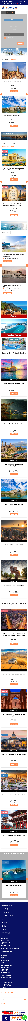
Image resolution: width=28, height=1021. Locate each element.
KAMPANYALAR (7, 905)
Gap (3, 962)
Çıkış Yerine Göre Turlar (7, 965)
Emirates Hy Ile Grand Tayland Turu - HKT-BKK (14, 795)
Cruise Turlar (8, 916)
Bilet (5, 922)
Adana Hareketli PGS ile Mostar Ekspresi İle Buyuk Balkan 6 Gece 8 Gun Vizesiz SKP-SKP (13, 169)
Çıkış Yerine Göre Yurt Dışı (8, 143)
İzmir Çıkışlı (5, 969)
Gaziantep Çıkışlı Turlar (6, 951)
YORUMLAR (6, 984)
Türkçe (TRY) (21, 3)
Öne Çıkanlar (5, 59)
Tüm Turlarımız (6, 940)
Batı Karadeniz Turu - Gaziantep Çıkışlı (14, 424)
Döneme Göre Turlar (6, 975)
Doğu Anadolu (5, 960)
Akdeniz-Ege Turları (7, 943)
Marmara (4, 955)
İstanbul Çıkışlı (5, 967)
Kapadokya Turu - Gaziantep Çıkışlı (14, 544)
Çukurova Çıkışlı (6, 972)
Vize (4, 926)
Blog (4, 929)
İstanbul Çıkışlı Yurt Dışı (8, 146)
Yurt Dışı (7, 912)
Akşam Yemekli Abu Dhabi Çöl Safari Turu (14, 674)
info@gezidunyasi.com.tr (10, 1)
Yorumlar (7, 933)
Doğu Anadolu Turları (7, 947)
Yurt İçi (5, 909)
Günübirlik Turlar (6, 954)
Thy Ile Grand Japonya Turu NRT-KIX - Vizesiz (14, 835)
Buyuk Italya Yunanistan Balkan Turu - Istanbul (14, 754)
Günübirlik (13, 59)
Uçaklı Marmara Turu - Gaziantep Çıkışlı (14, 585)
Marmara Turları (6, 942)
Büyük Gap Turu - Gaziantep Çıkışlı (11, 115)
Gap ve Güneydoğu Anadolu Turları (10, 948)
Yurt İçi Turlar (4, 938)
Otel (5, 919)
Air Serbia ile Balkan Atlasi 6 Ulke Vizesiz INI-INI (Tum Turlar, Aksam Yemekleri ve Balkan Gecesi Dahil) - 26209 (14, 635)
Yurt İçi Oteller (5, 232)
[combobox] (14, 34)
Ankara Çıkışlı (5, 970)
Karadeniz (4, 959)
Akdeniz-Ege (5, 957)
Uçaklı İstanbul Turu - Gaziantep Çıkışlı (14, 383)
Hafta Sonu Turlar (6, 977)
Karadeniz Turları (6, 945)
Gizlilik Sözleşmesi (7, 982)
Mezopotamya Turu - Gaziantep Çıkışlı (12, 81)
